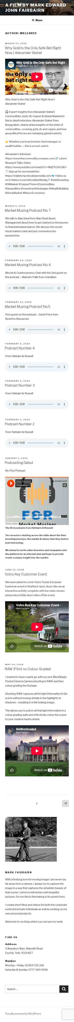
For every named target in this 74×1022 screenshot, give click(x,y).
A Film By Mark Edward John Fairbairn (35, 8)
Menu (38, 20)
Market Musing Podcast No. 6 (28, 265)
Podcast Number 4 (20, 348)
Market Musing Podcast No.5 (27, 307)
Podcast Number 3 (20, 385)
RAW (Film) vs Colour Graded (28, 669)
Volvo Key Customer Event (26, 574)
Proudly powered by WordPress (23, 1013)
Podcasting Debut (19, 463)
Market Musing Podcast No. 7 (28, 210)
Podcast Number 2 (19, 424)
